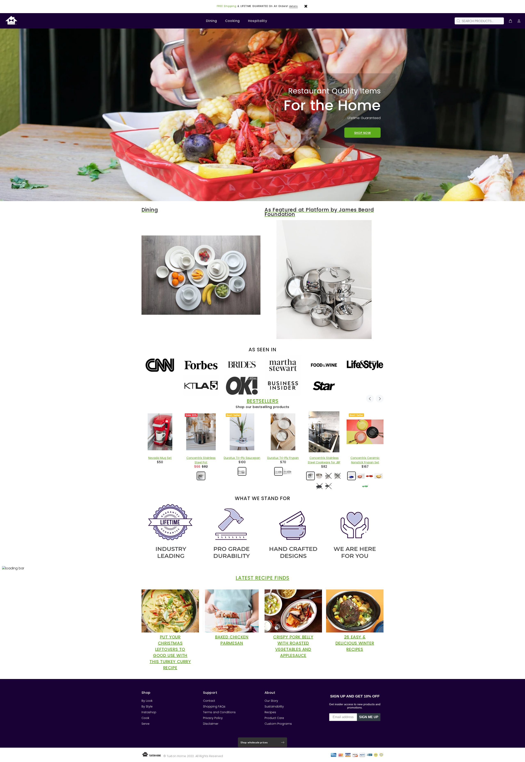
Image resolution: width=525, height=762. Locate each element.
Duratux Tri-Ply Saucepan (160, 458)
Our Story (271, 701)
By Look (147, 701)
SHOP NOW (362, 133)
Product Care (274, 718)
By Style (147, 706)
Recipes (270, 712)
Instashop (149, 712)
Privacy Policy (213, 718)
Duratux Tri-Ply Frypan (201, 458)
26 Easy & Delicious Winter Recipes (355, 643)
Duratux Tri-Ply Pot (365, 458)
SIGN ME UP (368, 717)
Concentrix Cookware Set (324, 458)
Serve (146, 724)
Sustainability (274, 706)
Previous (370, 399)
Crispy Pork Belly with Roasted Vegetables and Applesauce (293, 646)
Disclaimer (210, 724)
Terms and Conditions (219, 712)
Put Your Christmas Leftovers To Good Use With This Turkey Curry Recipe (170, 652)
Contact (209, 701)
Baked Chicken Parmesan (232, 640)
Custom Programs (278, 724)
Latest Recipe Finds (262, 578)
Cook (145, 718)
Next (379, 399)
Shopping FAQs (214, 706)
